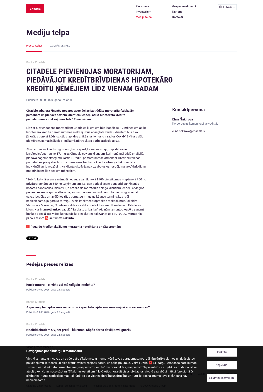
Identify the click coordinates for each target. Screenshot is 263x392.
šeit (52, 218)
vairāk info (66, 218)
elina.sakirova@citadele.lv (188, 131)
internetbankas (50, 209)
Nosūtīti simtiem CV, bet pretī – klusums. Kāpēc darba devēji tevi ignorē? (78, 330)
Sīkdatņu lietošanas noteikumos (175, 363)
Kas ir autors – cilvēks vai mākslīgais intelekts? (60, 285)
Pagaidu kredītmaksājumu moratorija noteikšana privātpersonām (76, 226)
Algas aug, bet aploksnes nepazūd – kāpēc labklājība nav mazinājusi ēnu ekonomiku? (88, 307)
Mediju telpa (48, 32)
